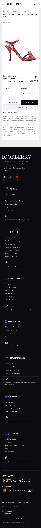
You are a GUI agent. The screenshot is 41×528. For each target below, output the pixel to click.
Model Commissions (12, 370)
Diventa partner (10, 402)
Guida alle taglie (11, 253)
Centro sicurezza (7, 511)
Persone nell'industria (12, 327)
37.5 (24, 97)
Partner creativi (10, 405)
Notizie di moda (10, 439)
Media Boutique (10, 364)
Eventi (7, 448)
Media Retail (9, 367)
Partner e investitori (12, 412)
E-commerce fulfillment (13, 373)
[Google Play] (9, 480)
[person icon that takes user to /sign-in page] (33, 4)
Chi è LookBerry (10, 194)
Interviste (8, 442)
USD (17, 518)
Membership (9, 293)
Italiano (4, 518)
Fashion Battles (10, 287)
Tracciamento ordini (12, 250)
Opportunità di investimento (15, 408)
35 (23, 93)
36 (29, 93)
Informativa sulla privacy (10, 506)
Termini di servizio (8, 509)
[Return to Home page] (14, 4)
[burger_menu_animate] (3, 4)
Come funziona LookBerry (14, 201)
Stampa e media (11, 204)
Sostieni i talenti (10, 299)
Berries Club (9, 290)
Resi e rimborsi (10, 244)
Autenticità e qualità (12, 256)
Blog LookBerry (10, 451)
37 (34, 93)
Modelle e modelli (11, 330)
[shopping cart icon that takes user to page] (37, 4)
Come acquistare (11, 238)
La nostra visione (11, 198)
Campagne (9, 284)
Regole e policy (7, 513)
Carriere (7, 207)
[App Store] (25, 480)
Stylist (7, 336)
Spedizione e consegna (13, 241)
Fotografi (8, 333)
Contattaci (9, 210)
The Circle (8, 296)
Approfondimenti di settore (14, 445)
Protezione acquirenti (12, 247)
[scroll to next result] (34, 50)
